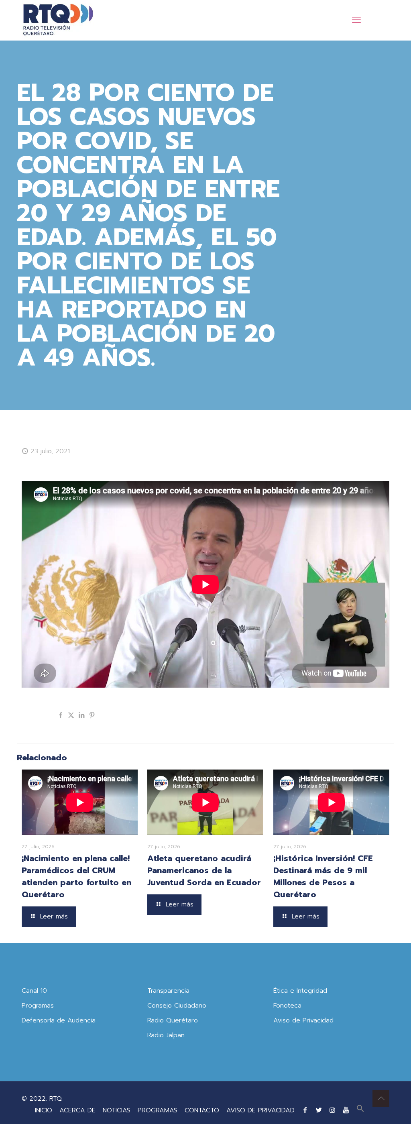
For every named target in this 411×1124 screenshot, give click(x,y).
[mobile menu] (356, 20)
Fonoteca (287, 1005)
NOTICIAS (116, 1110)
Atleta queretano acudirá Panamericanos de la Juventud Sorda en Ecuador (204, 870)
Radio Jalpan (166, 1035)
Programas (38, 1005)
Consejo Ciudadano (176, 1005)
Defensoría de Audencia (59, 1020)
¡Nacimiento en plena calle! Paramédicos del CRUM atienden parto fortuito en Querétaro (76, 876)
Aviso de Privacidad (303, 1020)
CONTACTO (202, 1110)
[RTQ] (58, 20)
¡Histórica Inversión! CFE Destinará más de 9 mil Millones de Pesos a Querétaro (323, 876)
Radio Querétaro (172, 1020)
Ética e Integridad (300, 991)
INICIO (43, 1110)
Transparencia (168, 991)
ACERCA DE (77, 1110)
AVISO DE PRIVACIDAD (260, 1110)
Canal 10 (34, 991)
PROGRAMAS (157, 1110)
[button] (360, 1110)
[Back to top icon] (380, 1098)
